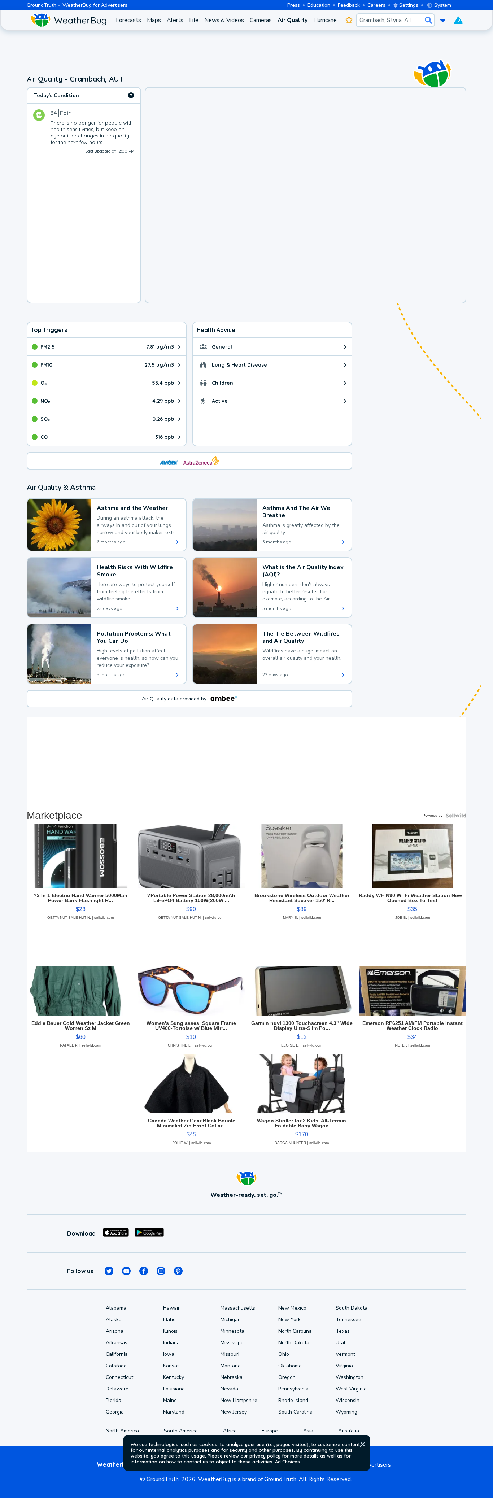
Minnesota (232, 1331)
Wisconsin (347, 1400)
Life (193, 20)
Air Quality (292, 20)
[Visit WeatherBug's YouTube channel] (126, 1271)
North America (122, 1430)
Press (293, 5)
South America (181, 1430)
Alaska (114, 1319)
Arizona (114, 1331)
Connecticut (119, 1377)
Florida (113, 1400)
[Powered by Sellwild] (455, 815)
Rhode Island (293, 1400)
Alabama (116, 1308)
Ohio (283, 1354)
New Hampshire (239, 1400)
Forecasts (128, 20)
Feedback (349, 5)
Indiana (171, 1342)
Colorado (116, 1365)
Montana (231, 1365)
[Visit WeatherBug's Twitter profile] (109, 1271)
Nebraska (232, 1377)
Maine (170, 1400)
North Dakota (293, 1342)
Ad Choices (287, 1461)
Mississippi (233, 1342)
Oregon (287, 1377)
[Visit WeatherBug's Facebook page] (143, 1271)
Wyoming (346, 1412)
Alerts (175, 20)
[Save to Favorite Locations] (349, 20)
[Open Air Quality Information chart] (131, 95)
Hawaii (171, 1308)
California (117, 1354)
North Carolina (295, 1331)
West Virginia (351, 1388)
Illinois (170, 1331)
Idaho (169, 1319)
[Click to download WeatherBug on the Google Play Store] (149, 1233)
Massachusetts (238, 1308)
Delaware (117, 1388)
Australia (348, 1430)
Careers (376, 5)
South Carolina (295, 1412)
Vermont (345, 1354)
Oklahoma (290, 1365)
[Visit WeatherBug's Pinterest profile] (178, 1271)
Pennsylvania (293, 1388)
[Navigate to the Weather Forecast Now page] (68, 20)
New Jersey (234, 1412)
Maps (154, 20)
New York (289, 1319)
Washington (349, 1377)
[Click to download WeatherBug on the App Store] (116, 1233)
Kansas (171, 1365)
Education (318, 5)
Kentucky (173, 1377)
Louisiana (174, 1388)
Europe (270, 1430)
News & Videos (224, 20)
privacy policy (264, 1456)
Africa (230, 1430)
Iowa (168, 1354)
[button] (363, 1444)
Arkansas (116, 1342)
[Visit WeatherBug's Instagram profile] (161, 1271)
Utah (341, 1342)
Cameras (261, 20)
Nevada (229, 1388)
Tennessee (348, 1319)
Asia (308, 1430)
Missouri (230, 1354)
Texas (343, 1331)
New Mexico (292, 1308)
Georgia (115, 1412)
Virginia (344, 1365)
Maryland (173, 1412)
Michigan (231, 1319)
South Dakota (351, 1308)
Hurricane (325, 20)
